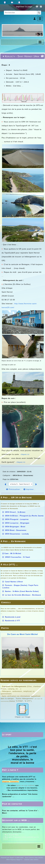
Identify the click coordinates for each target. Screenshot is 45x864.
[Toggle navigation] (39, 42)
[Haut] (5, 2)
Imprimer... (30, 489)
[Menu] (40, 19)
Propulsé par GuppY (8, 857)
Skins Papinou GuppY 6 (14, 859)
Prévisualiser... (15, 489)
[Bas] (19, 2)
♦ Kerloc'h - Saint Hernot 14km (21, 56)
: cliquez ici (20, 462)
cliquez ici (25, 454)
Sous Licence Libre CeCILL (34, 857)
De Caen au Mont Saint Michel (22, 634)
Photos (22, 628)
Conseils (22, 602)
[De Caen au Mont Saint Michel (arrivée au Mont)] (22, 30)
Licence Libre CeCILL (31, 859)
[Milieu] (12, 2)
